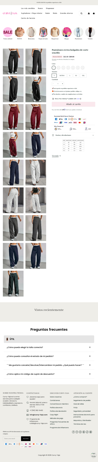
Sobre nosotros (56, 397)
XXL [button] (83, 75)
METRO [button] (62, 75)
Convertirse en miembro (59, 404)
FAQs (75, 408)
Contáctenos (55, 400)
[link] (28, 18)
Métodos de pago (56, 418)
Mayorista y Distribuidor (82, 420)
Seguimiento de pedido (82, 400)
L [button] (69, 75)
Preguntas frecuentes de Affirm (59, 423)
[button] (54, 67)
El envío (54, 59)
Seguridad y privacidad (82, 411)
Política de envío (56, 408)
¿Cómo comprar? (80, 397)
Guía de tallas (79, 404)
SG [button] (76, 75)
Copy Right (54, 415)
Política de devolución (58, 411)
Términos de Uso (80, 424)
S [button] (54, 75)
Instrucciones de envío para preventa (84, 416)
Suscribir (26, 439)
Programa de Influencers (59, 428)
